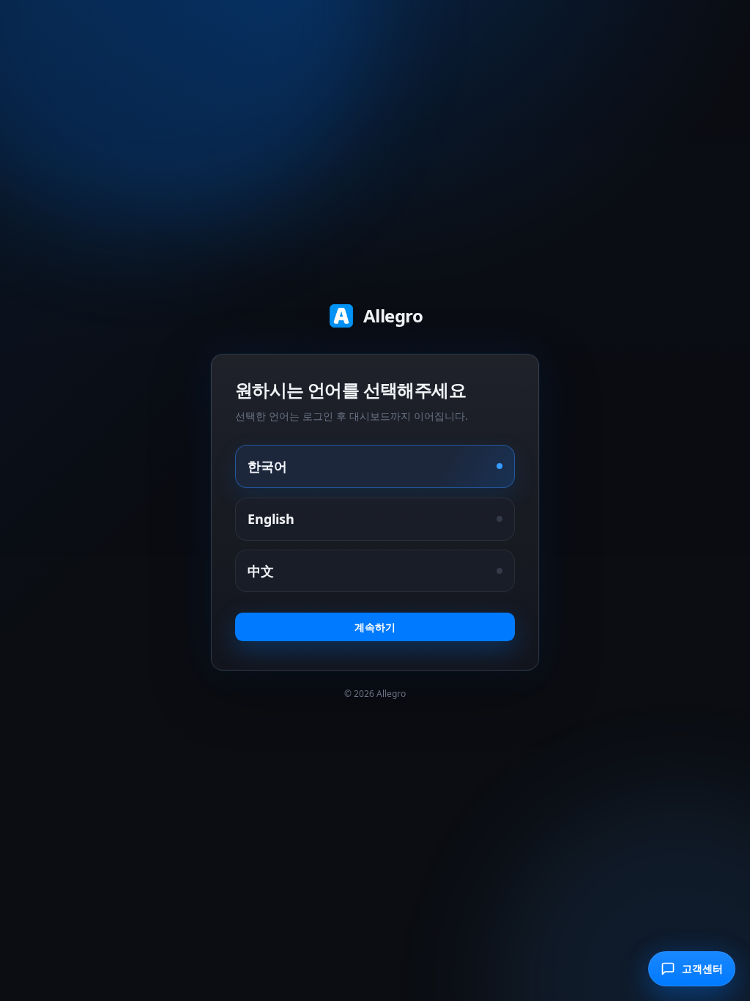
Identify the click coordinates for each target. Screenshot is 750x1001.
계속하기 (375, 627)
